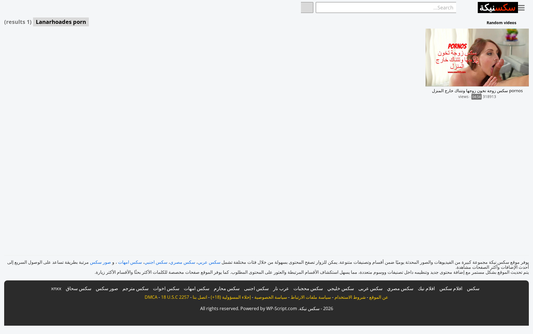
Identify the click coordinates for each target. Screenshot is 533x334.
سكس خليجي (340, 288)
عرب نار (281, 288)
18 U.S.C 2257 (175, 297)
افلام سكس (450, 288)
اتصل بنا (200, 297)
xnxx (56, 288)
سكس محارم (227, 288)
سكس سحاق (78, 288)
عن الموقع (378, 297)
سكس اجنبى (256, 288)
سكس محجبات (308, 288)
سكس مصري (182, 262)
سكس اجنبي (155, 262)
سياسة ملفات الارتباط (311, 297)
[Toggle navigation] (523, 6)
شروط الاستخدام (350, 297)
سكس (473, 288)
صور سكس (100, 262)
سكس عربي (209, 262)
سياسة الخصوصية (270, 297)
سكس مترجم (135, 288)
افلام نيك (426, 288)
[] (307, 7)
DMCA (151, 297)
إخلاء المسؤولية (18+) (231, 297)
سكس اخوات (166, 288)
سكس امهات (130, 262)
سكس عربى (370, 288)
